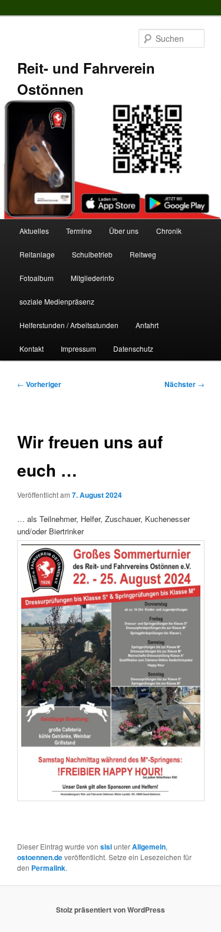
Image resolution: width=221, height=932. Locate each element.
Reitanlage (37, 254)
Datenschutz (133, 348)
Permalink (48, 867)
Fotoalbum (36, 278)
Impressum (78, 348)
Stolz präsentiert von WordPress (110, 909)
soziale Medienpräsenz (56, 301)
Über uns (123, 231)
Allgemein (149, 846)
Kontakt (31, 348)
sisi (106, 846)
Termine (79, 231)
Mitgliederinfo (92, 278)
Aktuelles (34, 231)
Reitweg (143, 254)
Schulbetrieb (92, 254)
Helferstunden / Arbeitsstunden (68, 325)
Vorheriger (39, 384)
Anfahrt (147, 325)
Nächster (184, 384)
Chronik (169, 231)
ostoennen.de (39, 857)
